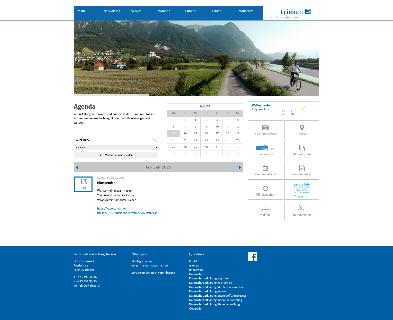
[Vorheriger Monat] (77, 168)
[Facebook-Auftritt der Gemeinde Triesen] (252, 261)
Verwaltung (112, 11)
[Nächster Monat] (240, 168)
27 (173, 147)
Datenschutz (196, 274)
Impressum (196, 270)
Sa (227, 113)
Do (206, 113)
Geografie (195, 308)
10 (217, 126)
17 (217, 133)
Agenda (194, 265)
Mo (174, 113)
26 (237, 140)
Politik (81, 11)
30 (173, 119)
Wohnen (164, 11)
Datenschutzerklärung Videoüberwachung (215, 300)
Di (185, 113)
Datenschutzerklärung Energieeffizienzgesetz (217, 295)
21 (185, 140)
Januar (205, 106)
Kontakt (194, 261)
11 (227, 126)
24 (217, 140)
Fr (217, 113)
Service (136, 11)
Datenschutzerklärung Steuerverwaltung (214, 304)
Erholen (190, 11)
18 (227, 133)
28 (185, 147)
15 (195, 133)
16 (206, 133)
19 (237, 133)
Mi (195, 113)
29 (195, 147)
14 (185, 133)
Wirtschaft (246, 11)
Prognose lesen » (262, 109)
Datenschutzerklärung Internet (208, 291)
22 (195, 140)
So (237, 113)
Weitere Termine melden (117, 155)
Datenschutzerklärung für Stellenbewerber (216, 287)
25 (227, 140)
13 (173, 133)
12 (237, 126)
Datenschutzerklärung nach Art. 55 (210, 282)
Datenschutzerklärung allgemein (209, 278)
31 (185, 119)
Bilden (216, 11)
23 (206, 140)
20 (173, 140)
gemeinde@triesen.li (87, 285)
